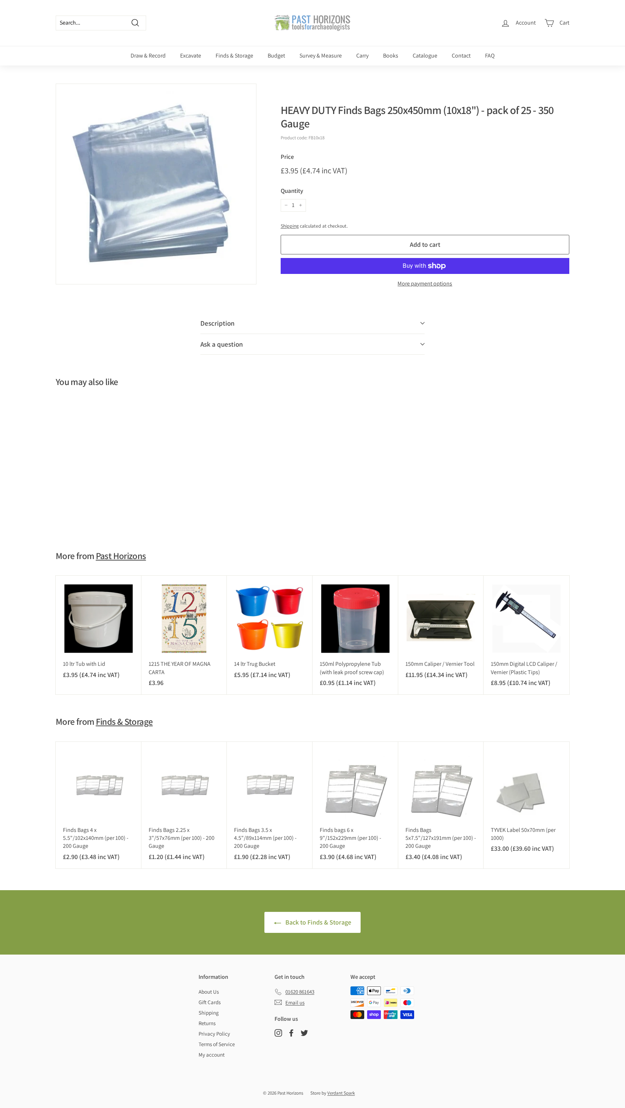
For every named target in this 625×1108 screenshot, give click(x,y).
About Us (209, 991)
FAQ (490, 55)
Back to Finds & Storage (317, 922)
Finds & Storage (234, 55)
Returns (207, 1023)
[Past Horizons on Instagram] (278, 1033)
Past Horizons (121, 556)
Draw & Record (148, 55)
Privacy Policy (214, 1033)
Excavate (190, 55)
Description (217, 323)
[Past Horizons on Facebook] (291, 1033)
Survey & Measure (320, 55)
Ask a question (221, 344)
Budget (276, 55)
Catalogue (425, 55)
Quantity (292, 191)
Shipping (290, 226)
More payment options (424, 283)
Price (287, 157)
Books (390, 55)
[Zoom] (156, 184)
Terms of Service (217, 1044)
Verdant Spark (341, 1093)
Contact (461, 55)
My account (212, 1054)
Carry (362, 55)
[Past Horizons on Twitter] (304, 1033)
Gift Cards (210, 1002)
